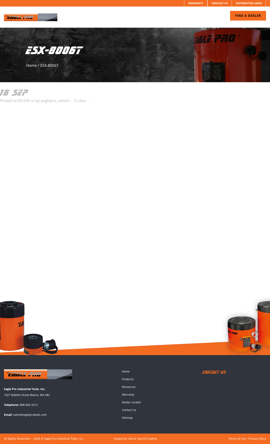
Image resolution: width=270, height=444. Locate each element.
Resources (129, 387)
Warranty (195, 3)
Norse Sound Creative (142, 438)
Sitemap (127, 417)
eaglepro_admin (55, 100)
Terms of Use (237, 438)
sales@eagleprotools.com (30, 415)
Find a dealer (248, 15)
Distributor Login (249, 3)
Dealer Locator (131, 402)
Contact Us (219, 3)
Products (128, 379)
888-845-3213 (29, 405)
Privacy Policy (257, 438)
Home (31, 65)
